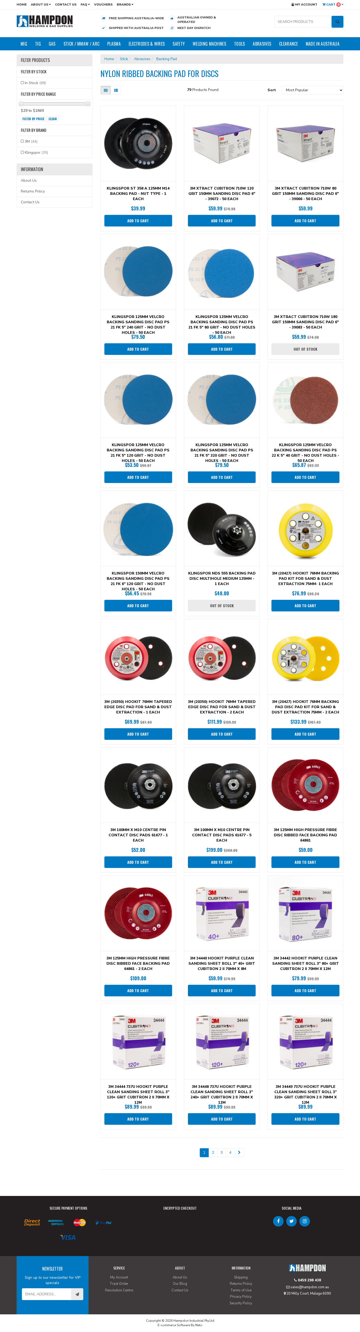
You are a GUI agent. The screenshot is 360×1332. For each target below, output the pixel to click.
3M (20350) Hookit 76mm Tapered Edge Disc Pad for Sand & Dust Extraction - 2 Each (222, 707)
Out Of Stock (305, 349)
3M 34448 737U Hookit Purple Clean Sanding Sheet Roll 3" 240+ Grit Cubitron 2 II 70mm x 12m (222, 1094)
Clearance (288, 44)
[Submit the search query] (337, 22)
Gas (52, 44)
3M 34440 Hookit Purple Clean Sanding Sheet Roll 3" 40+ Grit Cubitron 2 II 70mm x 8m (221, 963)
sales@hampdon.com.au (309, 1287)
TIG (38, 44)
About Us (40, 4)
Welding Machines (209, 44)
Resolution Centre (119, 1290)
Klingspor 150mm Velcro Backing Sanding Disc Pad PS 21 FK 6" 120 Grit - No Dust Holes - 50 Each (138, 581)
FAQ (84, 4)
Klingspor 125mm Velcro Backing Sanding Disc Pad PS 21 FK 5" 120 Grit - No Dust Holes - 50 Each (138, 452)
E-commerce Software (174, 1325)
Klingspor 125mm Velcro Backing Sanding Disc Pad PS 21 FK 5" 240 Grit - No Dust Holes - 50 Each (138, 324)
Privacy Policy (241, 1296)
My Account (305, 4)
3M (31, 141)
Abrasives (262, 44)
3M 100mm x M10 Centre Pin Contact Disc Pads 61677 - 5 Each (221, 835)
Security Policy (241, 1303)
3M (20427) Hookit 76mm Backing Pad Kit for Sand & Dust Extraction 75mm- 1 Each (305, 578)
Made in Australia (322, 44)
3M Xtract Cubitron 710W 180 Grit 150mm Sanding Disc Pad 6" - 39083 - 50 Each (305, 322)
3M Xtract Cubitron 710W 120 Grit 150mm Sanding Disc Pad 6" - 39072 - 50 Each (221, 193)
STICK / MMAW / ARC (81, 44)
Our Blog (180, 1283)
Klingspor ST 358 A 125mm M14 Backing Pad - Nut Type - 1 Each (138, 193)
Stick (124, 58)
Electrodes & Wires (147, 44)
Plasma (114, 44)
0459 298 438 (309, 1280)
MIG (24, 44)
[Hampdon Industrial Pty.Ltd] (45, 20)
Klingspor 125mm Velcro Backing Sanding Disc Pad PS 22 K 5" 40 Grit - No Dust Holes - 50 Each (305, 452)
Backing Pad (166, 58)
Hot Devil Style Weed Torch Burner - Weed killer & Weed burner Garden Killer (45, 1310)
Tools (239, 44)
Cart (332, 4)
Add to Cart (138, 220)
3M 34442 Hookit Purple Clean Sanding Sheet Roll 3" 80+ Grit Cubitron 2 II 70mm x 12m (305, 963)
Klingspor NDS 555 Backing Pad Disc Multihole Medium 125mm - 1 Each (222, 578)
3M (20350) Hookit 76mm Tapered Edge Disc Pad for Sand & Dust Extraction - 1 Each (138, 707)
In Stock (35, 82)
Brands (124, 4)
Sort (271, 90)
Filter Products (35, 60)
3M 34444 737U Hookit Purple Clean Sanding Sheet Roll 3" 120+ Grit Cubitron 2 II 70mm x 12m (138, 1094)
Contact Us (65, 4)
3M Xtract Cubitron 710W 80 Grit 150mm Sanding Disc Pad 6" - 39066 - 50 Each (305, 193)
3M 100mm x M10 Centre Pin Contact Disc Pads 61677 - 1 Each (138, 835)
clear (52, 119)
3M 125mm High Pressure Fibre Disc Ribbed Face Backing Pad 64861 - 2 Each (138, 963)
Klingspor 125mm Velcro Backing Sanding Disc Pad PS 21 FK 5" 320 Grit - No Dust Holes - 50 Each (222, 452)
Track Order (119, 1283)
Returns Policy (33, 191)
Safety (179, 44)
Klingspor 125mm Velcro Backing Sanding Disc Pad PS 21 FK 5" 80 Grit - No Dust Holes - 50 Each (221, 324)
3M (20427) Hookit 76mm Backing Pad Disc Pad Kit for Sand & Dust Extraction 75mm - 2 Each (305, 707)
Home (22, 4)
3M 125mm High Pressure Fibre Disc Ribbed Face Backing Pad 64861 (305, 835)
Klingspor (36, 152)
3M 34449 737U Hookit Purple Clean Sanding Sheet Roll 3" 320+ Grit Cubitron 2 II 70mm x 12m (305, 1094)
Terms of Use (240, 1290)
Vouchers (103, 4)
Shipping (241, 1277)
